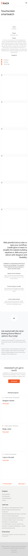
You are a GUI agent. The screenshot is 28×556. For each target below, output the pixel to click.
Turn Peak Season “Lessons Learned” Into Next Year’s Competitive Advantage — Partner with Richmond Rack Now (14, 526)
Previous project (7, 483)
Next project (21, 483)
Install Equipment (6, 498)
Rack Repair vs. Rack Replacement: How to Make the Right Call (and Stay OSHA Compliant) (12, 510)
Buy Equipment (6, 494)
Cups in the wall (8, 457)
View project (5, 403)
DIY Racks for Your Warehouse (10, 522)
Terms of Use (14, 552)
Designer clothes (8, 400)
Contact (4, 500)
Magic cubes (6, 429)
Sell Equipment (6, 496)
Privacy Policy (14, 550)
